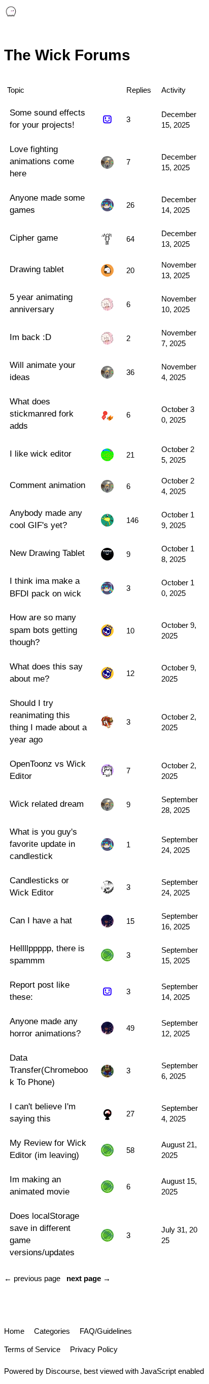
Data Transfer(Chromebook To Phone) (49, 1070)
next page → (88, 1278)
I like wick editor (41, 453)
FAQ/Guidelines (106, 1331)
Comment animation (47, 485)
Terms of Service (32, 1349)
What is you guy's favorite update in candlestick (43, 844)
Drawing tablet (37, 269)
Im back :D (30, 337)
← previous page (32, 1278)
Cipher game (34, 238)
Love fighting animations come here (42, 161)
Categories (52, 1331)
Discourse (63, 1371)
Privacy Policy (94, 1349)
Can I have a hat (41, 920)
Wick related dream (47, 804)
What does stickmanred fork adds (42, 413)
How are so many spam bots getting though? (43, 629)
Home (14, 1331)
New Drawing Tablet (47, 553)
